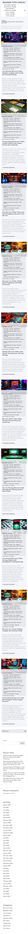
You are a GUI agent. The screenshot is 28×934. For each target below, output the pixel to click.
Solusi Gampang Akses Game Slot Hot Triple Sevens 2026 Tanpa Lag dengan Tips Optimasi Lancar (13, 763)
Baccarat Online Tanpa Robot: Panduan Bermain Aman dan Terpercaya (12, 420)
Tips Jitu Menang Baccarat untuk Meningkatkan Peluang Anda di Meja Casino (13, 489)
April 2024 (6, 876)
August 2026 (7, 805)
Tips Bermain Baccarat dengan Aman (12, 65)
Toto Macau (10, 16)
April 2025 (6, 845)
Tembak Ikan (7, 923)
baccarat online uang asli (11, 49)
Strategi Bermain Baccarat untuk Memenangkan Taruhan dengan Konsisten (13, 699)
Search (5, 740)
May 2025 (6, 843)
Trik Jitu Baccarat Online (11, 67)
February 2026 (7, 820)
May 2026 (6, 812)
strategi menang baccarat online (13, 59)
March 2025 (6, 848)
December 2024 (7, 855)
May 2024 (6, 873)
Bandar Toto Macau (14, 3)
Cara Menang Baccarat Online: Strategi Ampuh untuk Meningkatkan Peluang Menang (12, 560)
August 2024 (7, 866)
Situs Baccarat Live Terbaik (12, 57)
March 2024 (6, 878)
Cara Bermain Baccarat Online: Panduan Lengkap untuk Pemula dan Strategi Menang (12, 73)
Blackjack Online (10, 7)
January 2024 (7, 883)
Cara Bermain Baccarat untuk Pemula (12, 52)
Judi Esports (10, 8)
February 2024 (7, 881)
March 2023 (6, 896)
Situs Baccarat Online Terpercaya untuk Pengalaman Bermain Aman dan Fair (13, 214)
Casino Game (7, 913)
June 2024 (6, 871)
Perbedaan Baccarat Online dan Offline (13, 56)
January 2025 (7, 853)
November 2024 (8, 858)
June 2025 (6, 840)
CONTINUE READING (8, 94)
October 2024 (7, 861)
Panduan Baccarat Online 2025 (13, 53)
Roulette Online (10, 10)
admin (12, 69)
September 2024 (8, 863)
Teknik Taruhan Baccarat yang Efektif (13, 62)
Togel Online (10, 14)
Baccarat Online (10, 5)
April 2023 (6, 894)
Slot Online (10, 12)
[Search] (25, 10)
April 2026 (6, 815)
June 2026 (6, 810)
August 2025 (7, 835)
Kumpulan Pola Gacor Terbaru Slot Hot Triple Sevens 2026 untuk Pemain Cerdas (13, 780)
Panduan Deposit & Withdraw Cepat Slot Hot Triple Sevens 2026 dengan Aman (13, 769)
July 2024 (6, 868)
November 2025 (8, 828)
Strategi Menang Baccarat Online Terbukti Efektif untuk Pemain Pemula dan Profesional (13, 143)
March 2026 (6, 817)
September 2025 (8, 833)
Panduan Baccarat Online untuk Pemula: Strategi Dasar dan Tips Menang (13, 353)
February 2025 (7, 850)
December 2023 (7, 886)
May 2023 (6, 891)
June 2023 (6, 888)
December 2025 (7, 825)
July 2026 (6, 807)
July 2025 (6, 838)
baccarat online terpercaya (12, 48)
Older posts (5, 731)
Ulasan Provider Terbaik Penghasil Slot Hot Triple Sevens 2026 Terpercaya (13, 757)
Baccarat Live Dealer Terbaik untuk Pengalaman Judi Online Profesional (12, 282)
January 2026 (7, 822)
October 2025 (7, 830)
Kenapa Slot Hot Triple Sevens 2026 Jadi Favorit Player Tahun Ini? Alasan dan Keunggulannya (14, 774)
